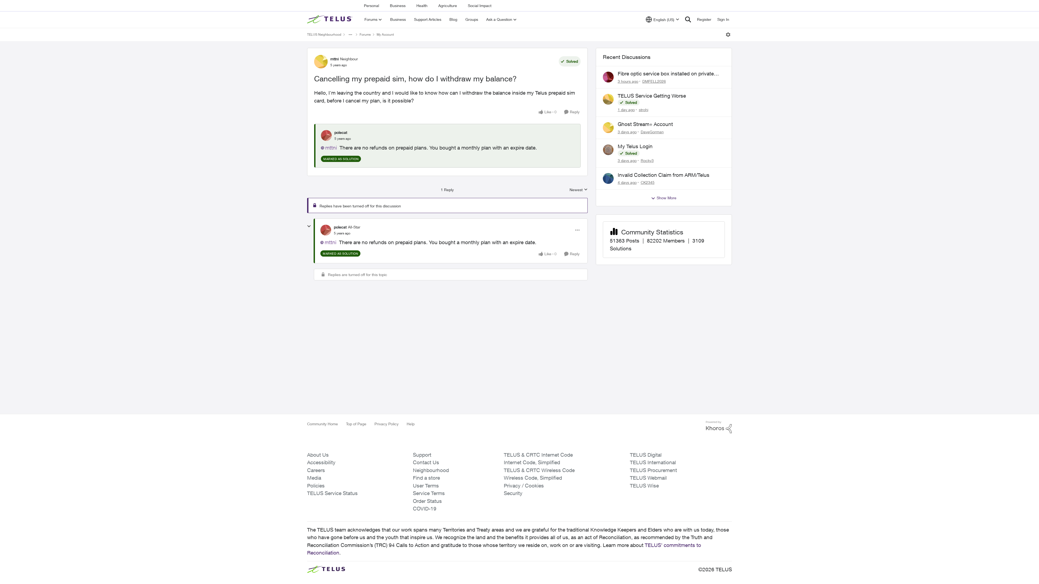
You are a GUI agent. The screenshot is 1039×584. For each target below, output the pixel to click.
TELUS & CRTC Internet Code (538, 455)
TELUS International (653, 462)
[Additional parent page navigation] (350, 34)
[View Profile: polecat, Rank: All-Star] (325, 230)
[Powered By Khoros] (719, 427)
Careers (316, 470)
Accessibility (321, 462)
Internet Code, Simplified (532, 462)
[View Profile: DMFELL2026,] (608, 77)
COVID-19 (424, 509)
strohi (643, 109)
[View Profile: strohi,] (608, 99)
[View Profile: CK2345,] (608, 178)
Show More (666, 197)
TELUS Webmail (648, 478)
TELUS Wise (644, 486)
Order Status (427, 501)
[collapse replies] (309, 226)
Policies (316, 486)
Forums (365, 34)
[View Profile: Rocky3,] (608, 149)
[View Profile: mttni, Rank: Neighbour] (321, 61)
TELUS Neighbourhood (324, 34)
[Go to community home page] (330, 19)
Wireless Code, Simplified (533, 478)
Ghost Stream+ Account (645, 124)
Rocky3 (647, 160)
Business (398, 5)
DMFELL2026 (654, 81)
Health (422, 5)
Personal (371, 5)
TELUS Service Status (332, 493)
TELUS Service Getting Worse (652, 96)
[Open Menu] (728, 34)
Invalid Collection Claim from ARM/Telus (663, 175)
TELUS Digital (646, 455)
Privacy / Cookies (524, 486)
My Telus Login (635, 146)
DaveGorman (652, 132)
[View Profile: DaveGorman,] (608, 127)
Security (513, 493)
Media (314, 478)
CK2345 (648, 182)
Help (411, 424)
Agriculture (447, 5)
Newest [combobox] (579, 190)
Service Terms (429, 493)
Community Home (322, 424)
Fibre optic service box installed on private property (666, 74)
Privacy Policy (386, 424)
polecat (340, 132)
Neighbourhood (431, 470)
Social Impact (479, 5)
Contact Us (426, 462)
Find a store (426, 478)
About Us (318, 455)
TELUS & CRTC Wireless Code (539, 470)
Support (422, 455)
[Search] (688, 19)
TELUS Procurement (653, 470)
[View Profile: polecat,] (326, 135)
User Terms (426, 486)
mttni (334, 59)
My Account (385, 34)
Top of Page (356, 424)
